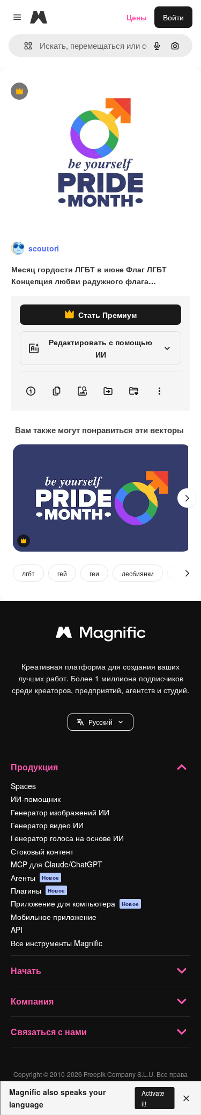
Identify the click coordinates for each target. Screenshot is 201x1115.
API (17, 929)
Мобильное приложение (53, 916)
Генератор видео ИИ (47, 825)
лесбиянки (138, 573)
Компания (32, 1001)
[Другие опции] (159, 391)
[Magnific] (101, 635)
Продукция (34, 767)
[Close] (186, 1098)
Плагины (38, 890)
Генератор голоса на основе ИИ (67, 837)
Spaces (23, 785)
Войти (173, 17)
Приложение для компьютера (75, 903)
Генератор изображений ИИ (60, 812)
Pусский (100, 721)
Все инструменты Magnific (56, 943)
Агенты (35, 877)
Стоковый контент (42, 851)
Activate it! (153, 1097)
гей (62, 573)
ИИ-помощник (36, 798)
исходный (72, 92)
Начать (26, 970)
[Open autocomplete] (24, 46)
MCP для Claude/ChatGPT (56, 864)
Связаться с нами (49, 1031)
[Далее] (187, 498)
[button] (100, 722)
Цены (136, 17)
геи (94, 573)
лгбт (28, 573)
